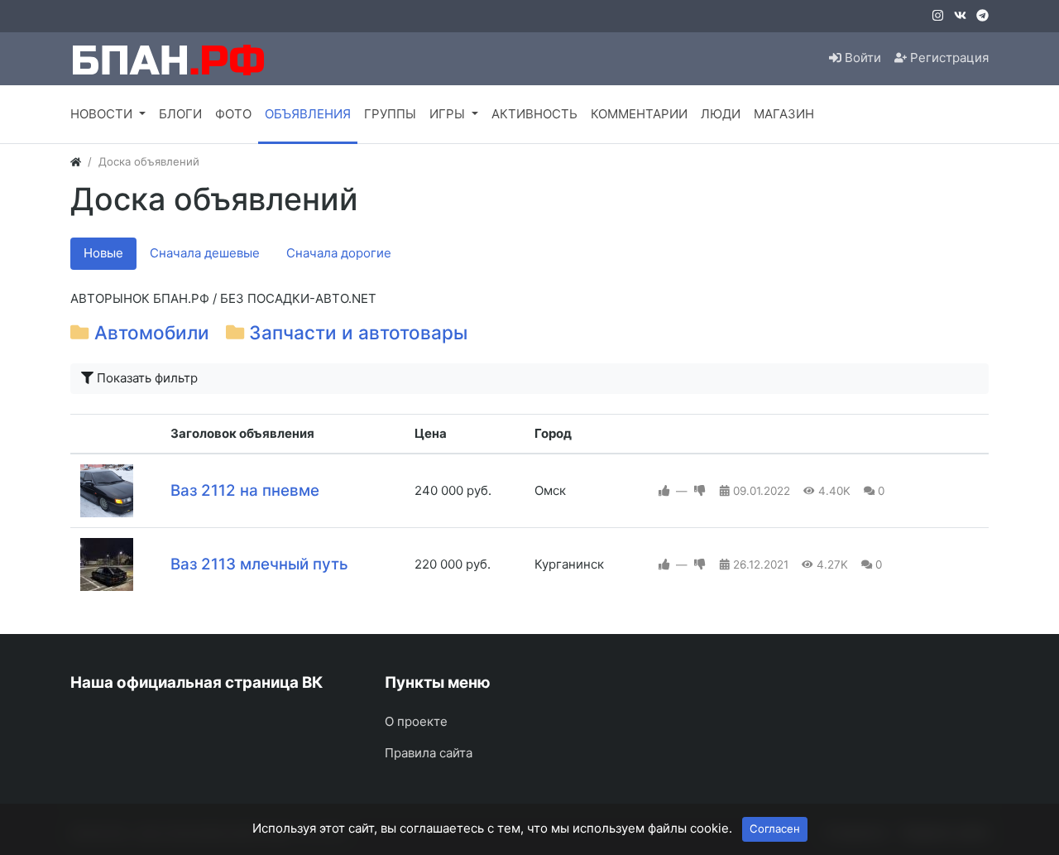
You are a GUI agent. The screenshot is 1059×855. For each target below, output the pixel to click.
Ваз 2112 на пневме (244, 490)
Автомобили (151, 332)
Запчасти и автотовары (358, 332)
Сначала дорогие (338, 253)
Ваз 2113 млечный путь (259, 564)
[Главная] (75, 161)
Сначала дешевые (205, 253)
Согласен (775, 828)
